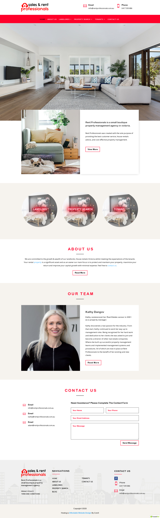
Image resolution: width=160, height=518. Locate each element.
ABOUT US (52, 19)
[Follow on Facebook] (116, 478)
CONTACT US (113, 19)
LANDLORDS (64, 19)
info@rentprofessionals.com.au (101, 8)
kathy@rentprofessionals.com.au (41, 417)
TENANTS (99, 19)
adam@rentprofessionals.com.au (41, 425)
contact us (112, 265)
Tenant (119, 209)
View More (93, 149)
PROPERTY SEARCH (82, 19)
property (37, 262)
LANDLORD (40, 209)
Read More (80, 273)
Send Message (130, 443)
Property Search (80, 209)
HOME (42, 19)
